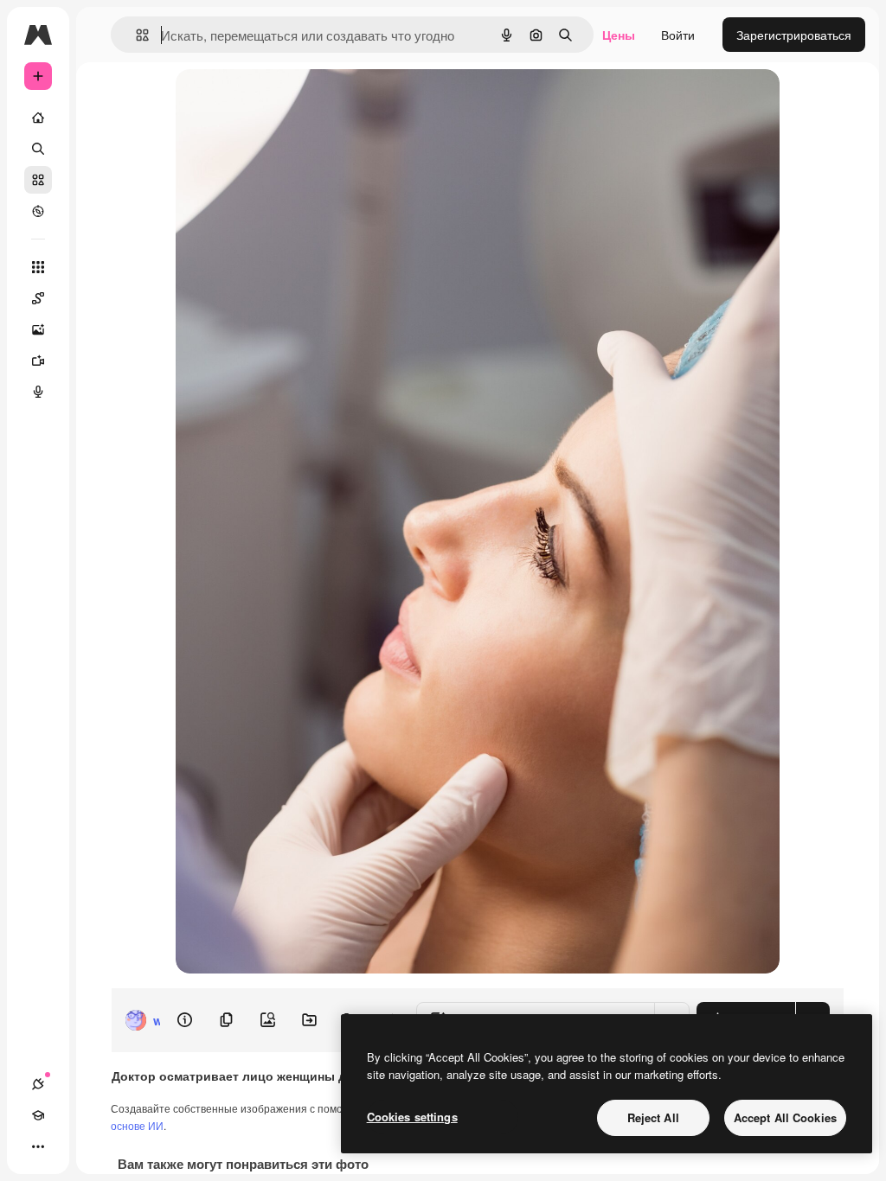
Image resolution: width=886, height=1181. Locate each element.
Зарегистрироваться (793, 34)
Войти (678, 34)
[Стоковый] (38, 180)
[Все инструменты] (38, 267)
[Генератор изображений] (38, 329)
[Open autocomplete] (135, 35)
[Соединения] (38, 1084)
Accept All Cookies (785, 1117)
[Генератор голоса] (38, 391)
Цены (618, 34)
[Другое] (38, 1146)
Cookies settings (412, 1116)
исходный (291, 102)
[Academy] (38, 1115)
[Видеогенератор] (38, 360)
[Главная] (38, 117)
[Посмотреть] (38, 211)
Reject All (653, 1117)
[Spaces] (38, 298)
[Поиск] (38, 149)
